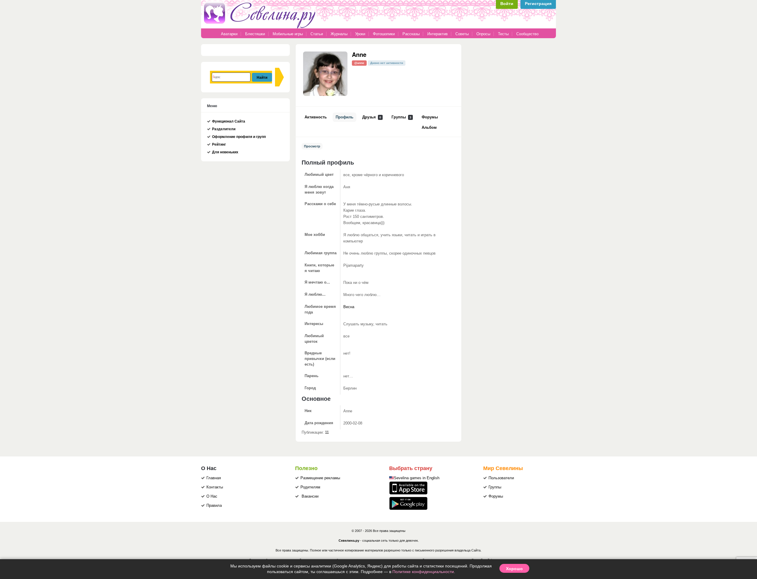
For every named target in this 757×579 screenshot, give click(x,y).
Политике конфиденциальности (423, 571)
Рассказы (411, 34)
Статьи (316, 34)
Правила (214, 506)
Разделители (223, 129)
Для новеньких (225, 152)
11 (327, 432)
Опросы (483, 34)
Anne (359, 54)
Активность (316, 117)
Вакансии (310, 496)
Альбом (429, 128)
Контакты (214, 487)
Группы (401, 117)
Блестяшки (255, 34)
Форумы (430, 117)
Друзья (371, 117)
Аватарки (229, 34)
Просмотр (312, 146)
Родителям (310, 487)
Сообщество (527, 34)
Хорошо (514, 568)
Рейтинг (219, 144)
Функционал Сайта (228, 121)
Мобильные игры (288, 34)
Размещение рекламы (320, 478)
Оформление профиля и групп (239, 137)
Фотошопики (384, 34)
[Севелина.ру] (261, 27)
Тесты (503, 34)
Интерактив (437, 34)
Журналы (339, 34)
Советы (462, 34)
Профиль (344, 117)
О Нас (211, 496)
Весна (348, 307)
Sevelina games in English (416, 478)
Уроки (360, 34)
